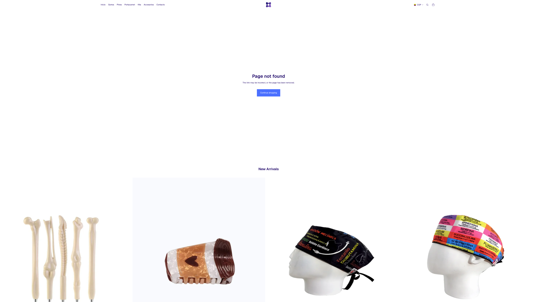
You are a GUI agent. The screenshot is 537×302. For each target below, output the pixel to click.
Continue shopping (268, 92)
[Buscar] (427, 5)
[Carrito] (433, 5)
